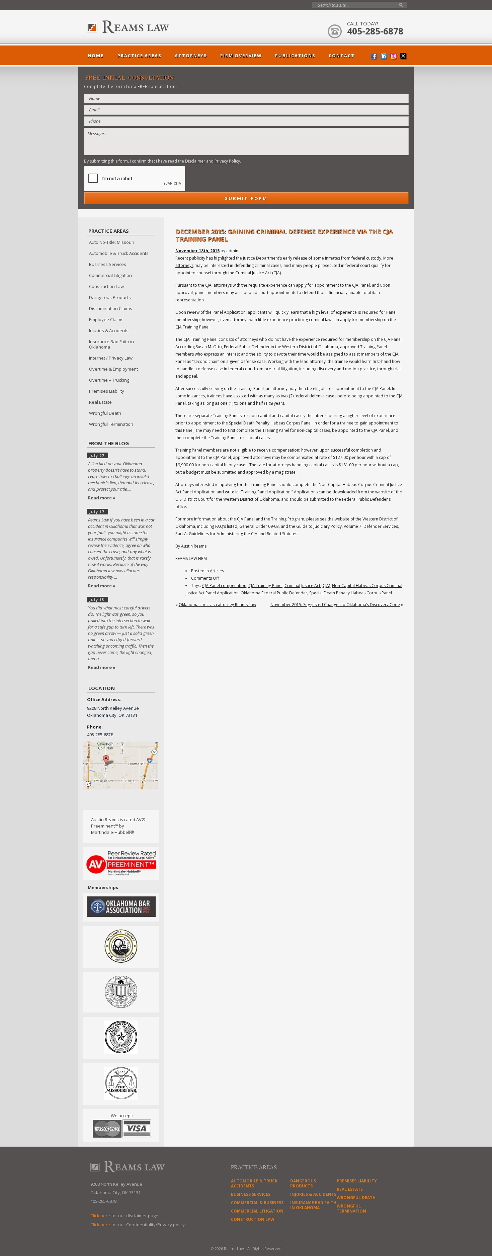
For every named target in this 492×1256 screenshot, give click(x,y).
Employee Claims (106, 319)
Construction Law (106, 286)
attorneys (184, 265)
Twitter (403, 56)
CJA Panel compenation (224, 585)
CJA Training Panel (265, 585)
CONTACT (342, 56)
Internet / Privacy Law (111, 358)
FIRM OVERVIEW (241, 56)
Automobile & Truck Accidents (119, 253)
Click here (100, 1216)
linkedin (384, 56)
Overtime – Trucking (109, 380)
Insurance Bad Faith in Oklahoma (111, 344)
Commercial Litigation (110, 275)
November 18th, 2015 (197, 251)
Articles (217, 571)
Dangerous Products (110, 297)
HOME (96, 56)
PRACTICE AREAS (139, 56)
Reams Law (144, 26)
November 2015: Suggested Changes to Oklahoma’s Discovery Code (335, 604)
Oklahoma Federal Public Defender (274, 593)
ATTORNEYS (191, 56)
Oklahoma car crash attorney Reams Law (217, 604)
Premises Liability (106, 391)
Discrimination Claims (110, 308)
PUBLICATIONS (295, 56)
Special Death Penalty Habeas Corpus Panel (350, 593)
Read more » (101, 498)
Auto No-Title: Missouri (111, 242)
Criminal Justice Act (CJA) (307, 585)
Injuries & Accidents (109, 330)
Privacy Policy (227, 161)
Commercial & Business (257, 1202)
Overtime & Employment (113, 369)
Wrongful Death (105, 413)
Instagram (393, 56)
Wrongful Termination (111, 424)
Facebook (374, 56)
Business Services (107, 264)
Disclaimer (195, 161)
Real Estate (100, 402)
